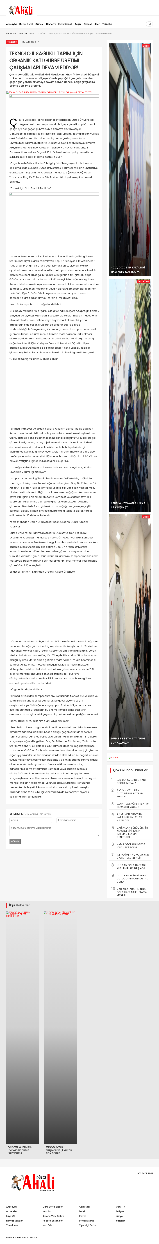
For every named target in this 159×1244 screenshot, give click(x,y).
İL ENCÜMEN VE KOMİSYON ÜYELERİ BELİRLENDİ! (130, 856)
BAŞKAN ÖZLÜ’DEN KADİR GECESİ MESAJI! (129, 781)
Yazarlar (120, 1220)
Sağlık (146, 46)
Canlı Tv (120, 1206)
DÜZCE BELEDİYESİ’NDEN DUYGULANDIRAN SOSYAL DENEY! (129, 878)
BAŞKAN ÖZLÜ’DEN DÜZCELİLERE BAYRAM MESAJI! (127, 793)
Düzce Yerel (143, 281)
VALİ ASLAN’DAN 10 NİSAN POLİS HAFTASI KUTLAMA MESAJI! (129, 891)
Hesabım (47, 1211)
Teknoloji (12, 42)
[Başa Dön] (153, 1238)
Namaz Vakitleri (14, 1220)
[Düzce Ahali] (21, 15)
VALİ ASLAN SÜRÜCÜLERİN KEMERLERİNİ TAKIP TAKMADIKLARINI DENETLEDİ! (129, 832)
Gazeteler (11, 1211)
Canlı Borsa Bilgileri (53, 1206)
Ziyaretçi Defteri (88, 1225)
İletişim (83, 1211)
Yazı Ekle (47, 1225)
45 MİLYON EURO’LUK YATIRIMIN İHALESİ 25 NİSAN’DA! (126, 817)
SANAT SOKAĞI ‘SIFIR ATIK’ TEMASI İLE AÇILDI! (130, 805)
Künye (82, 1216)
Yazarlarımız (13, 1225)
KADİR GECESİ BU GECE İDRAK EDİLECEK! (128, 845)
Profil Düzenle (86, 1220)
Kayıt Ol (10, 1216)
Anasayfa (11, 1206)
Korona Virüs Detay (53, 1216)
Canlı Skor (84, 1206)
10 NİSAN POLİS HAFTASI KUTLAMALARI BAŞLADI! (128, 866)
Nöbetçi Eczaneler (53, 1220)
